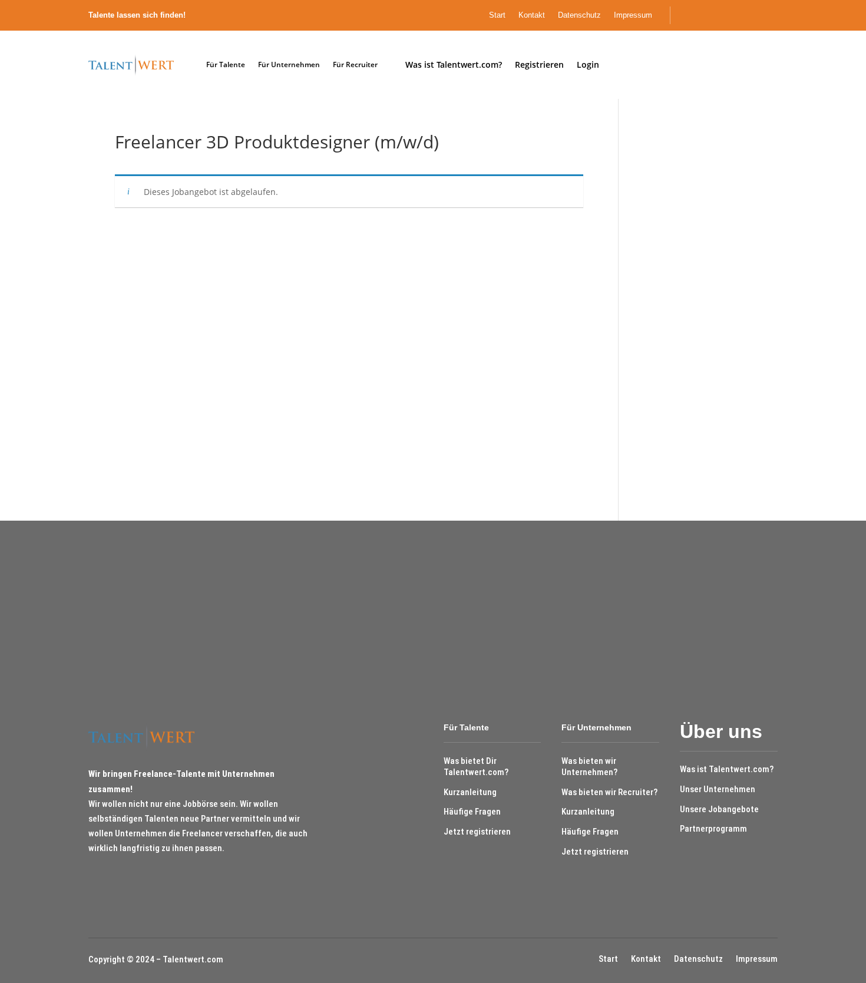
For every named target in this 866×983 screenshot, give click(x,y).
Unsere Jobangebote (719, 809)
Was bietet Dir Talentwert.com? (476, 767)
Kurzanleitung (470, 792)
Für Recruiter (355, 64)
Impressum (633, 15)
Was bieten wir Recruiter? (609, 792)
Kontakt (531, 15)
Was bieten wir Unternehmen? (589, 767)
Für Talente (225, 64)
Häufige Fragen (472, 811)
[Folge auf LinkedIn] (774, 15)
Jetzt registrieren (477, 831)
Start (497, 15)
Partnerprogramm (713, 828)
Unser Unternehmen (717, 789)
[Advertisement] (693, 309)
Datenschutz (579, 15)
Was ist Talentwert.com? (727, 769)
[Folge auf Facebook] (754, 15)
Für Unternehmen (289, 64)
